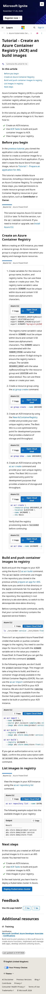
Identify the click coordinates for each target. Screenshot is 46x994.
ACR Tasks (15, 129)
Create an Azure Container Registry (19, 77)
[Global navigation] (2, 27)
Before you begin (11, 73)
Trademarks (7, 990)
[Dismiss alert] (42, 4)
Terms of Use (34, 987)
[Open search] (34, 27)
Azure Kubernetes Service (19, 33)
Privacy (17, 983)
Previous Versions (24, 979)
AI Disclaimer (7, 979)
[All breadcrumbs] (4, 33)
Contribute (6, 983)
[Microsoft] (23, 27)
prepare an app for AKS (29, 582)
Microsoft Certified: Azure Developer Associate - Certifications (22, 934)
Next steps (8, 87)
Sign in (41, 27)
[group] (25, 320)
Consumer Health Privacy (13, 987)
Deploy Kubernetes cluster (17, 889)
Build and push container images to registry (23, 80)
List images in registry (13, 83)
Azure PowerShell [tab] (20, 207)
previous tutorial (16, 148)
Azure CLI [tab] (7, 207)
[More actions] (41, 33)
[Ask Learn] (37, 33)
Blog (36, 979)
